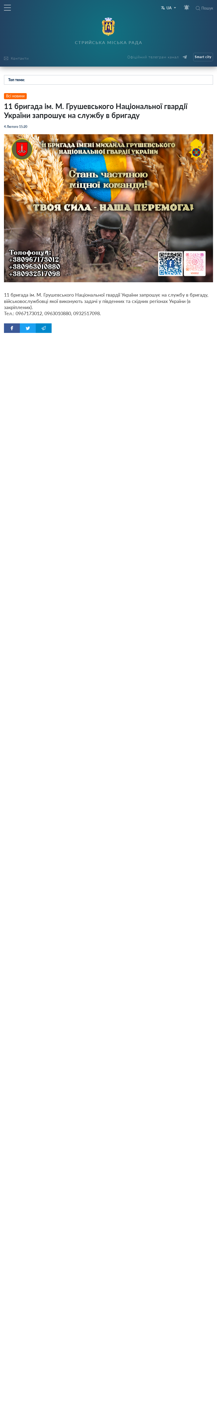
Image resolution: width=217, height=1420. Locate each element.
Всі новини (15, 96)
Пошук (207, 8)
